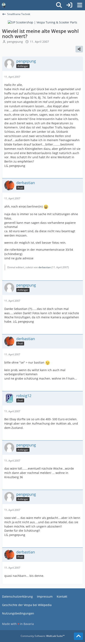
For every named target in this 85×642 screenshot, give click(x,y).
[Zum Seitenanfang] (78, 636)
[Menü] (80, 5)
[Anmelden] (69, 5)
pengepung (15, 42)
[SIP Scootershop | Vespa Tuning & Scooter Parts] (42, 22)
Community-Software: (43, 636)
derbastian (44, 267)
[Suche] (59, 5)
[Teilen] (79, 49)
